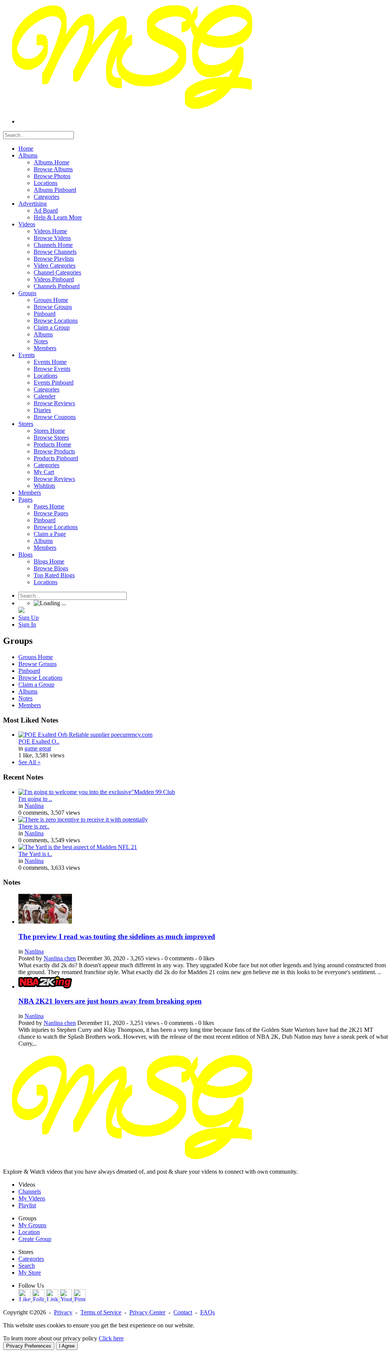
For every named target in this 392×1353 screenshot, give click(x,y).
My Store (29, 1272)
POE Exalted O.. (38, 741)
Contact (182, 1312)
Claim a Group (36, 684)
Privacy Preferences (28, 1346)
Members (29, 705)
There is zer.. (33, 826)
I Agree (67, 1346)
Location (29, 1232)
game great (37, 748)
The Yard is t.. (35, 854)
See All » (29, 762)
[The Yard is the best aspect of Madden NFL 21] (77, 847)
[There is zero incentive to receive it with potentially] (83, 819)
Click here (111, 1338)
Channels (29, 1191)
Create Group (34, 1239)
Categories (31, 1259)
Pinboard (29, 671)
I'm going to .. (35, 799)
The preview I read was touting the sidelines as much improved (116, 936)
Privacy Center (147, 1312)
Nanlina (34, 805)
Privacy (63, 1312)
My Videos (31, 1198)
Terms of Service (100, 1312)
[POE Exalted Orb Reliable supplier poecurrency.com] (85, 734)
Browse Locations (40, 677)
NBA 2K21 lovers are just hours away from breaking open (110, 1001)
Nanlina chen (60, 958)
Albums (28, 691)
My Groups (32, 1225)
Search (26, 1265)
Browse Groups (37, 664)
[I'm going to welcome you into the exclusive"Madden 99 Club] (96, 792)
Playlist (27, 1205)
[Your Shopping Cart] (21, 610)
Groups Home (35, 657)
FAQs (207, 1312)
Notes (25, 698)
